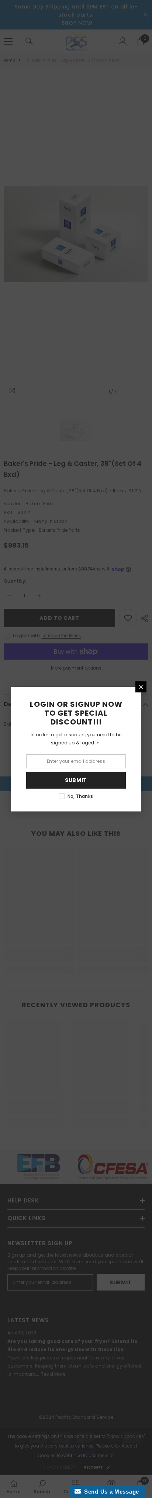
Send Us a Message (110, 1491)
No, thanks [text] (80, 796)
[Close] (140, 686)
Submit (76, 780)
